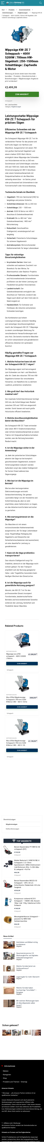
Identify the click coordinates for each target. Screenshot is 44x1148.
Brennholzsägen (8, 13)
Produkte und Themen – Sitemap (15, 1082)
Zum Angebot (22, 94)
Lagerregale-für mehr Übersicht (27, 977)
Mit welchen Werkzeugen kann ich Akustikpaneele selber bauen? (27, 1003)
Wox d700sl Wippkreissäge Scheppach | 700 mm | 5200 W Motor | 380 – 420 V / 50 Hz (16, 699)
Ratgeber (19, 946)
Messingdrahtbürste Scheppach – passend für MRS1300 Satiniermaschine (26, 919)
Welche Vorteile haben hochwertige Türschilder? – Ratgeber (26, 990)
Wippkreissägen (23, 13)
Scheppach (8, 101)
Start (3, 10)
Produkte (11, 10)
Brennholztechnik (24, 10)
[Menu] (2, 3)
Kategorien (7, 1075)
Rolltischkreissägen (12, 829)
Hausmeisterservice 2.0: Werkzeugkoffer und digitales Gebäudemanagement (27, 955)
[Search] (40, 3)
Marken (5, 1071)
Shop (5, 1078)
